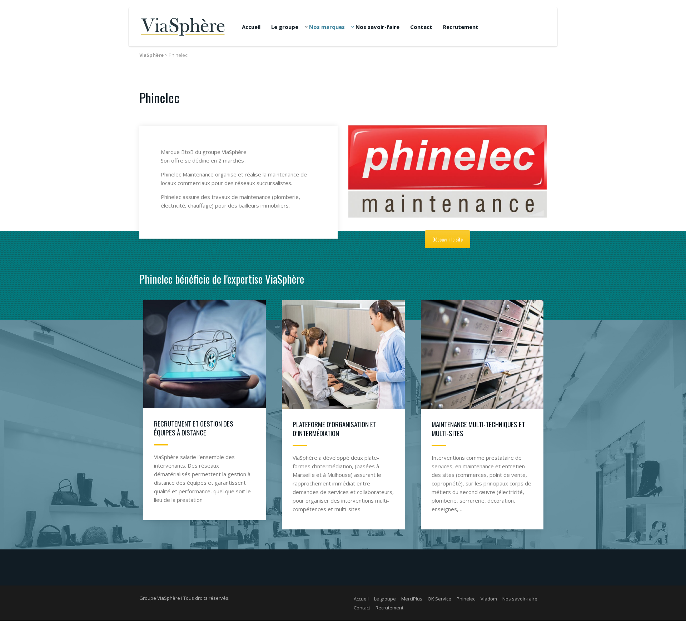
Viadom (489, 598)
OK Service (439, 598)
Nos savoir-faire (377, 26)
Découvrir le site (447, 239)
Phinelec (466, 598)
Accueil (251, 26)
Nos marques (327, 26)
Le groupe (284, 26)
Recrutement (460, 26)
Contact (421, 26)
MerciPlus (411, 598)
